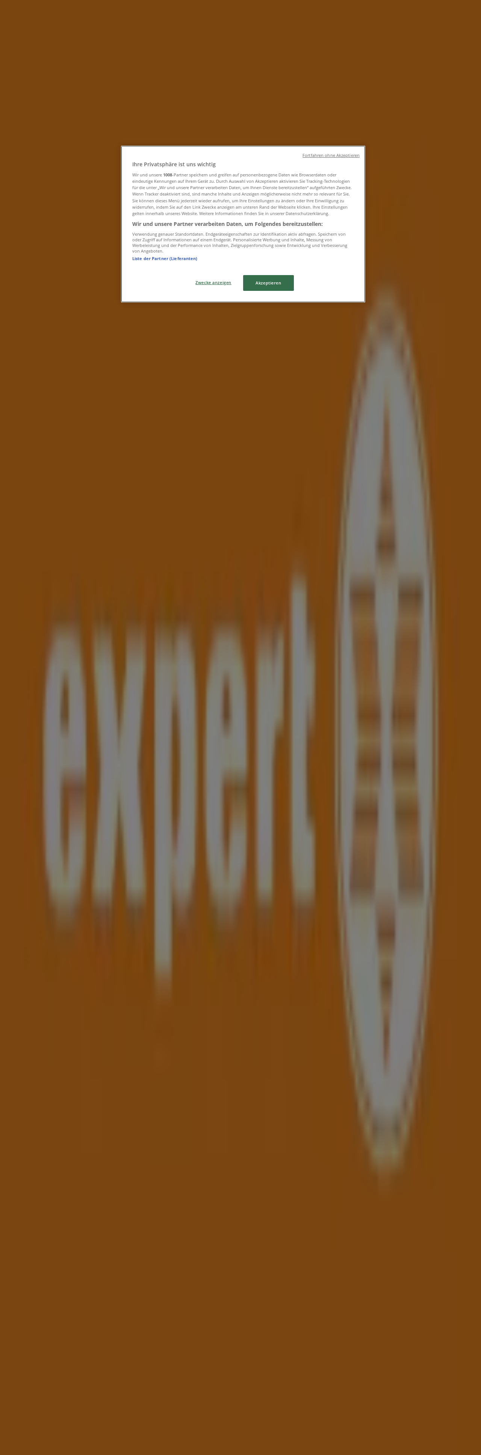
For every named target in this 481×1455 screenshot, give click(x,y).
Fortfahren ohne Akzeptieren (331, 155)
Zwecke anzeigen (213, 282)
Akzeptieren (268, 283)
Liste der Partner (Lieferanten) (165, 258)
